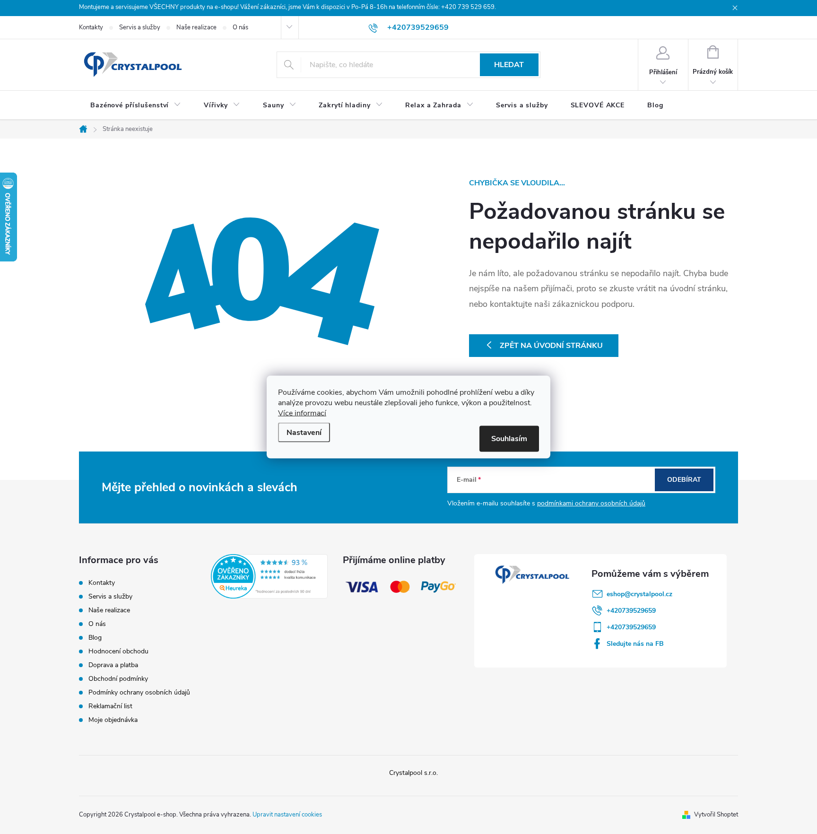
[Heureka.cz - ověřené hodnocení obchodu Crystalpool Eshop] (269, 576)
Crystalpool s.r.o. (413, 772)
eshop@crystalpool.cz (639, 594)
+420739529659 (631, 610)
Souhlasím (509, 439)
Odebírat (684, 479)
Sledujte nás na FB (635, 643)
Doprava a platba (113, 664)
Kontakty (91, 27)
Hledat (509, 65)
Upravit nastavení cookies (287, 814)
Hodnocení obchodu (118, 651)
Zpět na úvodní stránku (551, 345)
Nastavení (304, 432)
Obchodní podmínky (118, 678)
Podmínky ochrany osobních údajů (139, 692)
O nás (240, 27)
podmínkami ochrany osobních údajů (591, 503)
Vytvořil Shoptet (716, 814)
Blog (95, 637)
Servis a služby (139, 27)
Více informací (302, 413)
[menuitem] (135, 105)
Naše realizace (196, 27)
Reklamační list (110, 706)
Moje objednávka (113, 719)
